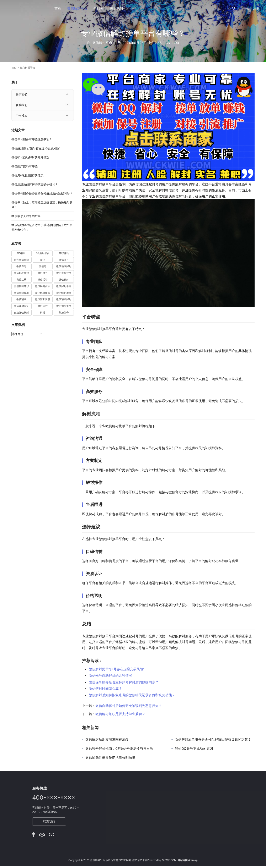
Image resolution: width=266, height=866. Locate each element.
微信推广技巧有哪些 (24, 166)
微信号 (42, 266)
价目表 (98, 8)
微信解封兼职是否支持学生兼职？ (120, 714)
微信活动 (43, 279)
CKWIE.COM (169, 860)
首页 (57, 8)
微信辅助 (21, 299)
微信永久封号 (63, 272)
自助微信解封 (21, 312)
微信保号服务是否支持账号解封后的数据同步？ (124, 682)
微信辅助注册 (42, 299)
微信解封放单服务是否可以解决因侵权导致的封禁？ (213, 739)
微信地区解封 (63, 266)
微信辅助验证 (21, 305)
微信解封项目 (63, 292)
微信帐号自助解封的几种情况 (110, 675)
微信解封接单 (21, 292)
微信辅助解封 (63, 299)
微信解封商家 (42, 286)
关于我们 (116, 8)
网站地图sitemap (188, 860)
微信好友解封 (21, 272)
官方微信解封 (21, 259)
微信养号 (21, 266)
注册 (256, 8)
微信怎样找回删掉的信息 (27, 175)
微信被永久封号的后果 (26, 216)
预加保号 (64, 312)
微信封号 (43, 272)
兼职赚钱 (64, 253)
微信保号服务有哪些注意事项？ (31, 139)
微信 (42, 259)
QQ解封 (21, 253)
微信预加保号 (63, 305)
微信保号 (64, 259)
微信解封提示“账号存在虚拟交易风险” (116, 669)
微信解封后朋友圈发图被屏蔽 (107, 739)
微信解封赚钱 (42, 292)
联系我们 (21, 105)
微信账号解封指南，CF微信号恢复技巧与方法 (119, 748)
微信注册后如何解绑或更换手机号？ (34, 184)
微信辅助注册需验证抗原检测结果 (110, 758)
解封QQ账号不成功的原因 (194, 748)
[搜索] (233, 8)
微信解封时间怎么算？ (105, 688)
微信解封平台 (77, 8)
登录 (246, 8)
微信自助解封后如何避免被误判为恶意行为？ (128, 706)
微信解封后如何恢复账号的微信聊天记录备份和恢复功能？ (132, 695)
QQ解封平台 (42, 253)
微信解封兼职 (21, 286)
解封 (42, 312)
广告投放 (21, 115)
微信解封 (64, 279)
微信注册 (21, 279)
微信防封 (43, 305)
